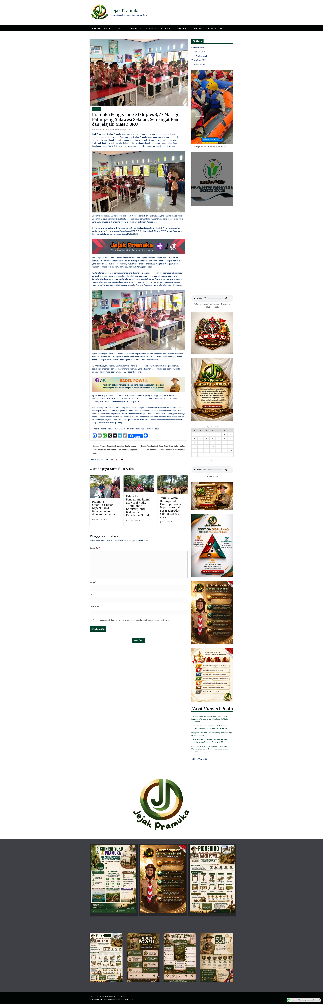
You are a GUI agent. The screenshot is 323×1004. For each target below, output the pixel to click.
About (211, 28)
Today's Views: (197, 52)
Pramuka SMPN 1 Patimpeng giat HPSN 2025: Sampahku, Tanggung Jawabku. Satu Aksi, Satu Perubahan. (209, 719)
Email (93, 594)
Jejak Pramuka (125, 10)
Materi (121, 28)
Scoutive (150, 28)
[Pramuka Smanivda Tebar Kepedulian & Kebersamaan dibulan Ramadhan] (105, 476)
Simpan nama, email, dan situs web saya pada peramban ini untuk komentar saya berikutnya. (131, 620)
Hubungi (197, 28)
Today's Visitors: (198, 56)
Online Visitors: (197, 47)
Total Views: (196, 60)
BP (221, 28)
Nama (93, 582)
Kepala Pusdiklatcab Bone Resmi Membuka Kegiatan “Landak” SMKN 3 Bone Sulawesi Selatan (162, 448)
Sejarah (107, 28)
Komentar (95, 548)
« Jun (212, 461)
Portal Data (180, 28)
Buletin (164, 28)
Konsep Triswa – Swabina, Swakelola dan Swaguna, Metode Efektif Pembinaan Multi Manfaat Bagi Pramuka (115, 449)
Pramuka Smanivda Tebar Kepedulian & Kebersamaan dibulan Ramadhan (104, 508)
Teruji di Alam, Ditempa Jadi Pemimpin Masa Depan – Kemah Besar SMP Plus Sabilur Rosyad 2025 (170, 507)
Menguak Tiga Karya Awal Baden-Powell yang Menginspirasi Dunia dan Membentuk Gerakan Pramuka (209, 748)
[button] (112, 28)
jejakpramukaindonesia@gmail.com (119, 129)
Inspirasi (135, 28)
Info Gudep (96, 109)
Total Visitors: (197, 64)
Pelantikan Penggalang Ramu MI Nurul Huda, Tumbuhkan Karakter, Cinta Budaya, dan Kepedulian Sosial (138, 506)
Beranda (96, 28)
